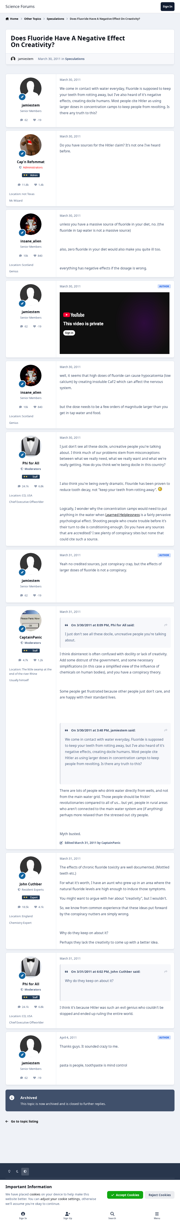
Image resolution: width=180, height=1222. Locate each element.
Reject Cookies (160, 1195)
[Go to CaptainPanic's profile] (30, 620)
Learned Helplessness (122, 515)
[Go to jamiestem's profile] (13, 59)
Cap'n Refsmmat (31, 162)
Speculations (75, 59)
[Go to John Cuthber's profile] (30, 867)
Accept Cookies (127, 1195)
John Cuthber (31, 884)
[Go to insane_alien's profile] (30, 224)
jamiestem (25, 59)
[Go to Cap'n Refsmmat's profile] (30, 145)
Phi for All (30, 463)
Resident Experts (32, 890)
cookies (35, 1194)
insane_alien (30, 241)
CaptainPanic (31, 637)
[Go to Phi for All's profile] (30, 446)
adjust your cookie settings (60, 1199)
